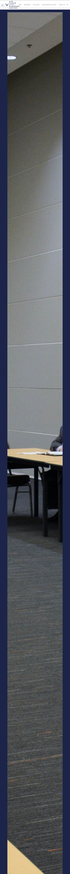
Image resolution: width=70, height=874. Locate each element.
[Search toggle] (68, 4)
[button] (2, 5)
